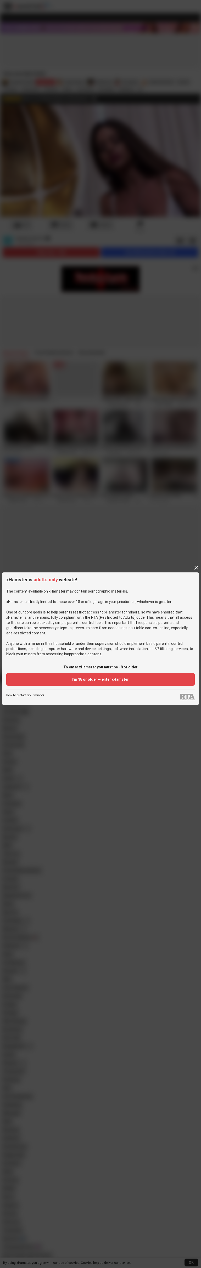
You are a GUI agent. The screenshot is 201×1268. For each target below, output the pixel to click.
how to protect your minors (25, 695)
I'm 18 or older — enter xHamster (100, 679)
